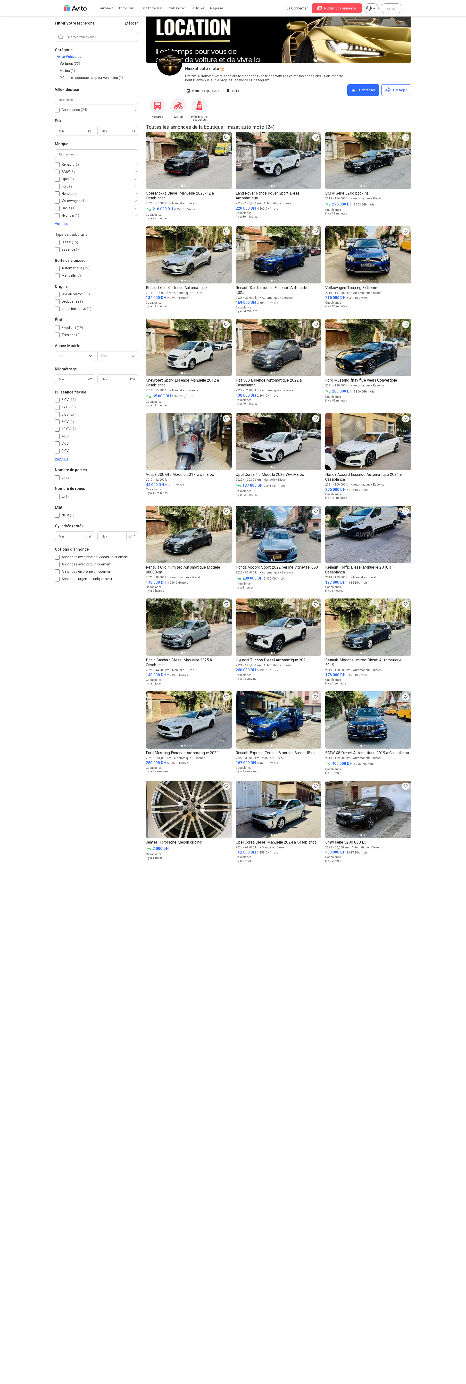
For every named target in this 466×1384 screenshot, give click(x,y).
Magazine (216, 8)
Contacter (367, 90)
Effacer (131, 23)
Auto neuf (106, 8)
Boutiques (197, 8)
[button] (75, 356)
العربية (391, 8)
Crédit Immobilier (151, 8)
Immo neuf (126, 8)
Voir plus (61, 224)
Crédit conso (176, 8)
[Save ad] (226, 137)
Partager (400, 90)
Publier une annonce (340, 8)
